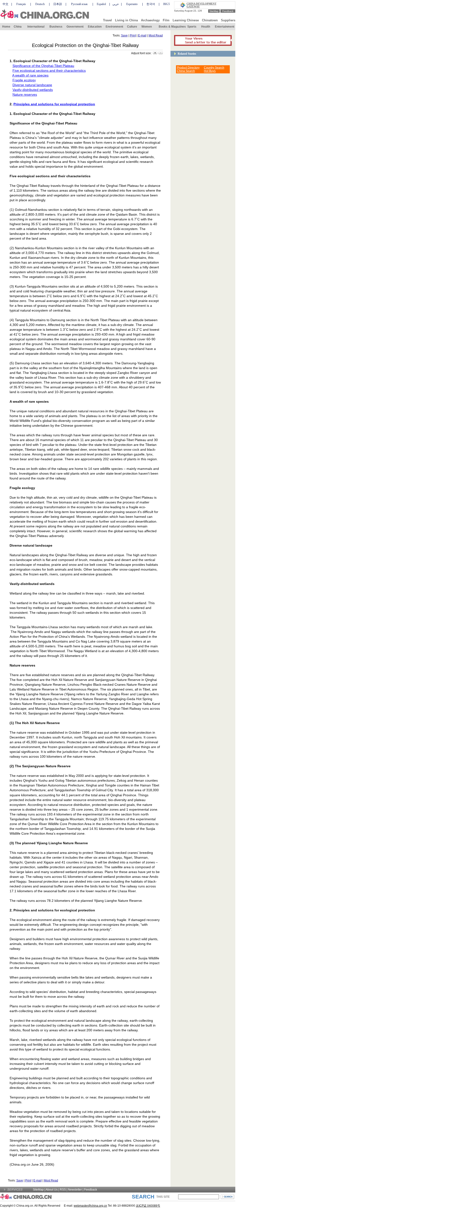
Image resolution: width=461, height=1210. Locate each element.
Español (101, 4)
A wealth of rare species (30, 75)
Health (205, 26)
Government (75, 26)
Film (166, 20)
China (18, 26)
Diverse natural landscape (32, 85)
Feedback (227, 11)
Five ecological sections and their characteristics (49, 70)
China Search (186, 71)
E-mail (142, 35)
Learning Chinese (186, 20)
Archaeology (150, 20)
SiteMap (213, 11)
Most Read (156, 35)
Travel (107, 20)
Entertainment (224, 26)
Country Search (214, 67)
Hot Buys (210, 71)
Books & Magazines (172, 26)
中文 (5, 4)
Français (21, 4)
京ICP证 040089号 (148, 1205)
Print (133, 35)
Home (6, 26)
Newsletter (75, 1189)
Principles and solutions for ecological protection (54, 104)
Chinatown (210, 20)
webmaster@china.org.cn (90, 1205)
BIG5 (166, 4)
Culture (132, 26)
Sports (191, 26)
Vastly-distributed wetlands (32, 90)
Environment (114, 26)
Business (55, 26)
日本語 (57, 4)
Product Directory (188, 67)
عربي (115, 4)
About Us (52, 1189)
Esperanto (132, 4)
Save (124, 35)
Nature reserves (24, 94)
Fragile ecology (24, 80)
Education (95, 26)
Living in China (126, 20)
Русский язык (79, 4)
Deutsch (40, 4)
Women (146, 26)
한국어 (150, 4)
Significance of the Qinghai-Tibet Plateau (43, 66)
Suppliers (228, 20)
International (35, 26)
